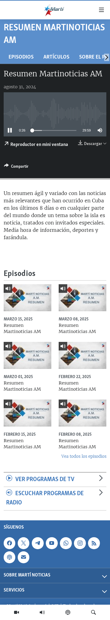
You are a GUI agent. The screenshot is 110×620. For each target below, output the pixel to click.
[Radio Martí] (42, 612)
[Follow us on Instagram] (80, 543)
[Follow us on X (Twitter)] (23, 543)
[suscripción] (23, 557)
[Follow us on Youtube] (51, 543)
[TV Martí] (16, 612)
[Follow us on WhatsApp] (66, 543)
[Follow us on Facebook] (9, 543)
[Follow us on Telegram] (37, 543)
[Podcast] (68, 612)
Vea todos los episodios (83, 456)
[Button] (16, 167)
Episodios (21, 57)
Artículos (56, 57)
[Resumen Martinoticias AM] (27, 297)
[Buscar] (93, 612)
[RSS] (94, 543)
